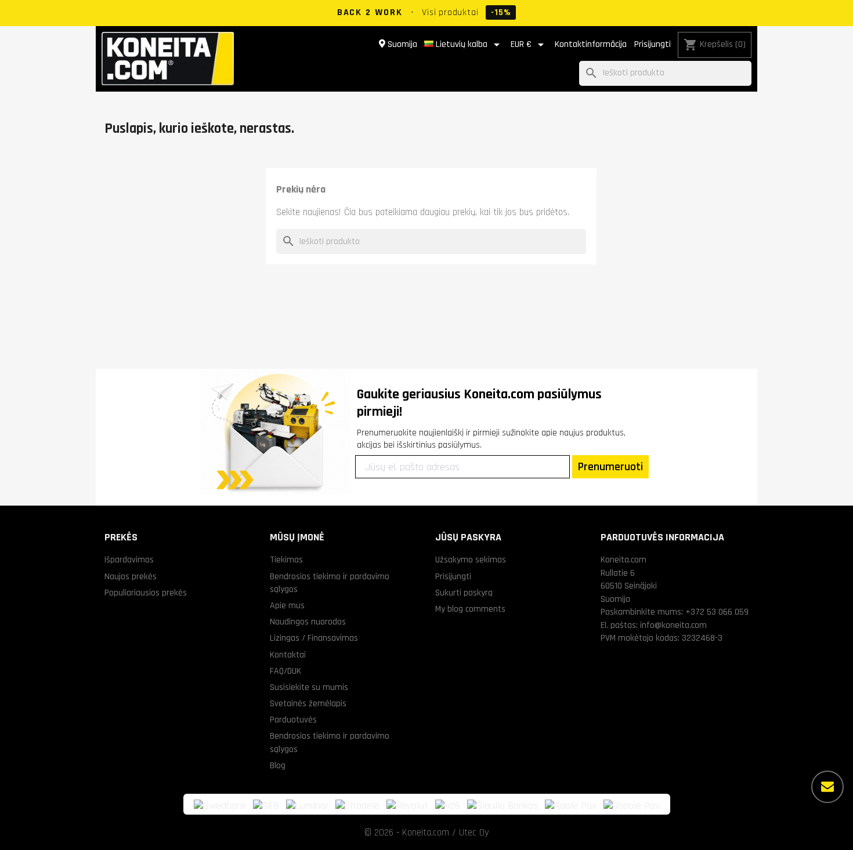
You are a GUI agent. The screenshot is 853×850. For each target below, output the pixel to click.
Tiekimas (286, 559)
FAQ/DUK (285, 671)
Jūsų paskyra (468, 537)
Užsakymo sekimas (470, 559)
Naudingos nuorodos (308, 621)
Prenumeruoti (610, 466)
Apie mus (287, 605)
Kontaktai (288, 654)
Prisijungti (652, 44)
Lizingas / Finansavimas (314, 638)
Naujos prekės (130, 576)
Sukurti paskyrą (464, 592)
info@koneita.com (673, 625)
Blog (277, 765)
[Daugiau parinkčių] (827, 787)
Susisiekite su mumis (309, 687)
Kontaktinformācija (591, 44)
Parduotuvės (293, 719)
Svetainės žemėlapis (308, 703)
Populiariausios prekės (145, 592)
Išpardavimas (129, 559)
